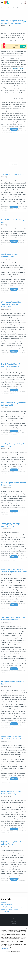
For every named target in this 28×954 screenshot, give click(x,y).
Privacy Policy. (5, 948)
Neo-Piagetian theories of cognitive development (11, 907)
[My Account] (25, 2)
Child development (5, 911)
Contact (14, 923)
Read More (14, 207)
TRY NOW (23, 46)
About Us (13, 921)
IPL (2, 6)
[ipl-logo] (6, 3)
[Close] (26, 928)
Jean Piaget (3, 902)
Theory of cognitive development (8, 906)
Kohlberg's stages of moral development (9, 909)
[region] (14, 940)
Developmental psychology (6, 904)
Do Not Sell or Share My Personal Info (14, 951)
